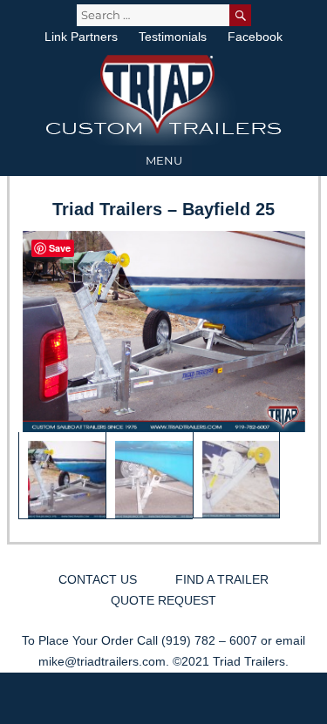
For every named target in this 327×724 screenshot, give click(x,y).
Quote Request (163, 600)
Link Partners (81, 37)
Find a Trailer (222, 579)
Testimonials (173, 37)
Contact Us (97, 579)
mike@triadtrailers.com (102, 661)
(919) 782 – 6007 (209, 640)
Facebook (255, 37)
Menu (164, 160)
